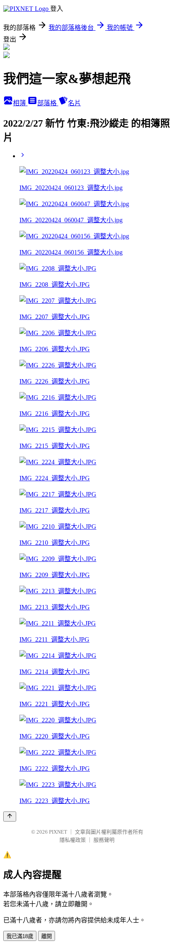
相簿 (20, 103)
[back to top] (9, 816)
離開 (46, 936)
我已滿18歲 (19, 936)
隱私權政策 (72, 840)
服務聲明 (104, 840)
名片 (74, 103)
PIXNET (58, 832)
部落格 (47, 103)
